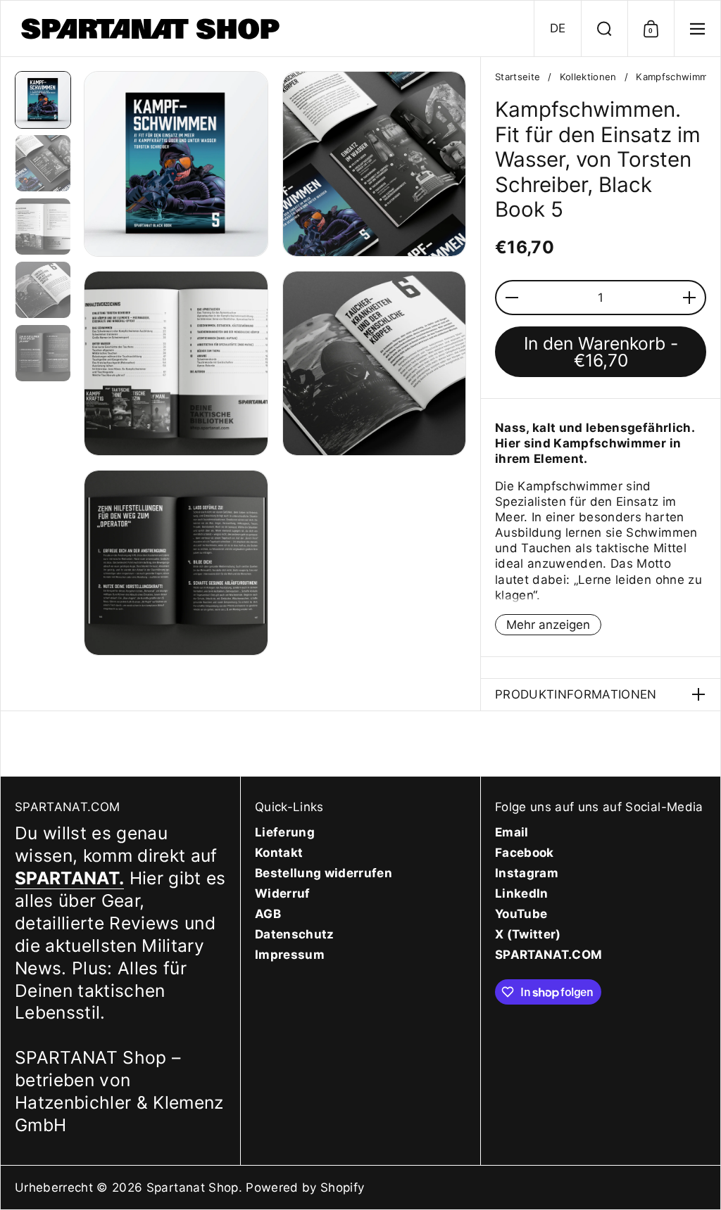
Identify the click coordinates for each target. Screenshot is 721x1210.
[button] (557, 28)
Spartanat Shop (192, 1187)
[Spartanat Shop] (152, 28)
